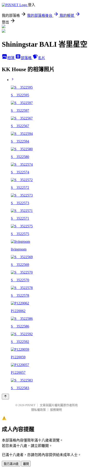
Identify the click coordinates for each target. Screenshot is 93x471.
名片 (41, 58)
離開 (26, 464)
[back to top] (5, 396)
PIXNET (30, 405)
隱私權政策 (38, 409)
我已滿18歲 (11, 464)
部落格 (27, 58)
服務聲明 (56, 409)
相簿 (11, 58)
